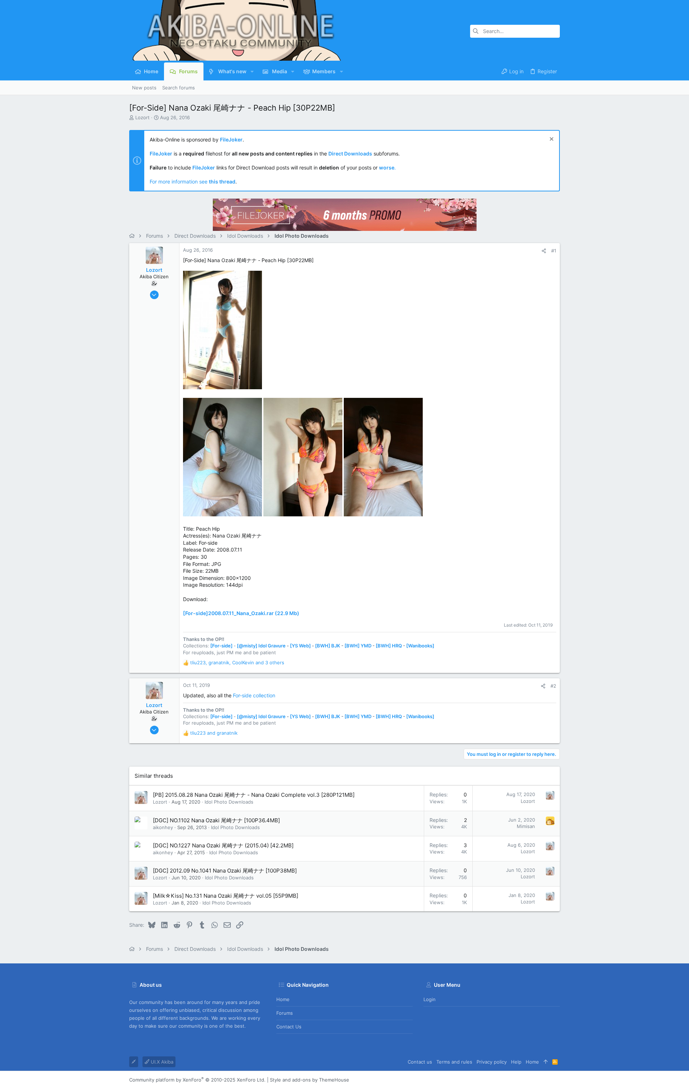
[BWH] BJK (327, 645)
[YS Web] (300, 645)
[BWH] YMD (357, 645)
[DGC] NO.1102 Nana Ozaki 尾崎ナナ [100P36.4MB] (216, 820)
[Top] (545, 1061)
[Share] (544, 250)
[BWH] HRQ (389, 645)
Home (283, 999)
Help (516, 1062)
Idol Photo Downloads (229, 802)
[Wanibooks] (420, 645)
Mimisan (526, 826)
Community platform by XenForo (197, 1080)
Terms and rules (454, 1062)
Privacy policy (492, 1062)
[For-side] (221, 645)
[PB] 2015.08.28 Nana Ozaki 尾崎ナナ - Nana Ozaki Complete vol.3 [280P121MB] (254, 794)
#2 (553, 686)
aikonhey (163, 827)
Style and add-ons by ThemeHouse (309, 1080)
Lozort (142, 117)
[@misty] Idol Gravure (261, 645)
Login (429, 999)
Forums (284, 1013)
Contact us (288, 1026)
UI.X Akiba (161, 1062)
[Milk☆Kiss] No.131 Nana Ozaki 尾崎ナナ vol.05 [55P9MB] (225, 895)
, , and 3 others (237, 662)
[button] (252, 71)
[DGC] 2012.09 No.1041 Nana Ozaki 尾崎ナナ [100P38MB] (225, 870)
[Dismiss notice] (551, 140)
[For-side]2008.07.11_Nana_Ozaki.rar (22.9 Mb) (241, 613)
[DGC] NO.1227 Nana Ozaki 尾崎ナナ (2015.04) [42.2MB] (223, 845)
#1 (553, 251)
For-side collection (254, 695)
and (214, 733)
